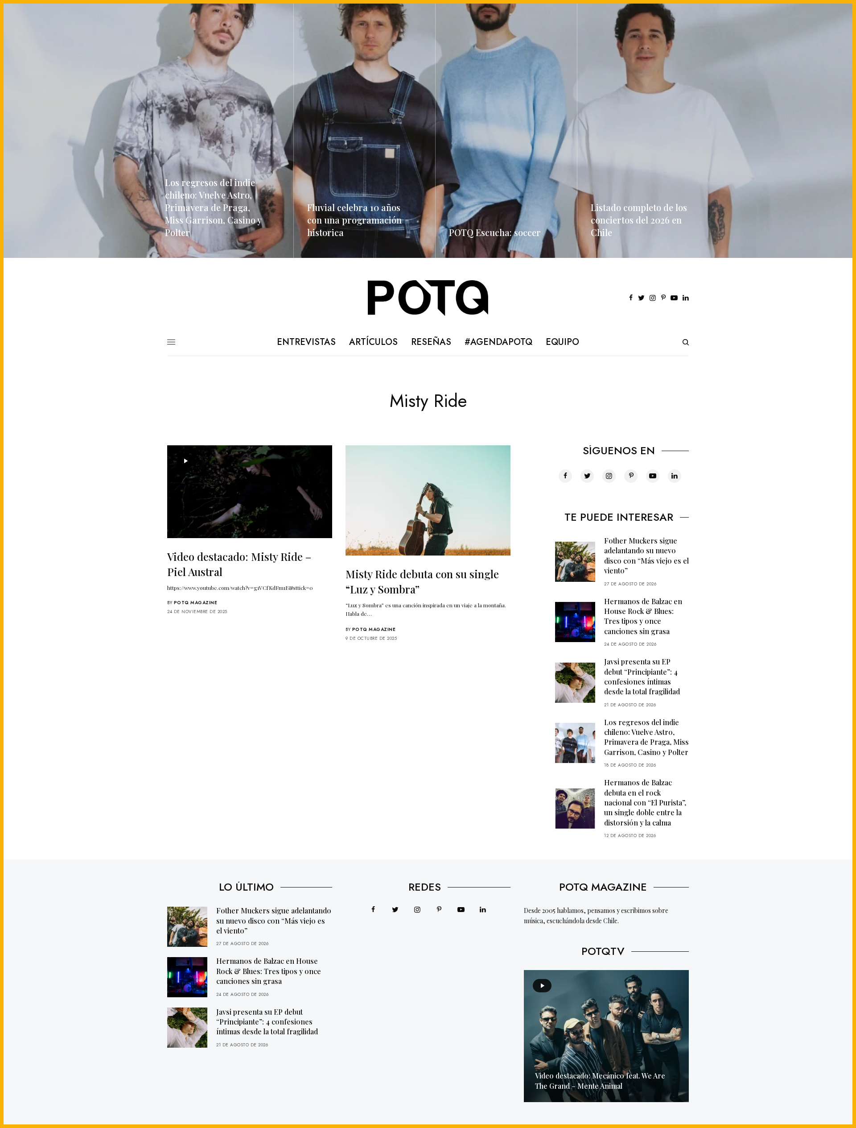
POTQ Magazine (196, 602)
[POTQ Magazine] (428, 298)
